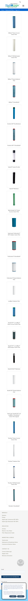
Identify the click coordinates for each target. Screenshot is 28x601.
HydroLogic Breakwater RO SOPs (10, 521)
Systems (4, 515)
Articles (4, 528)
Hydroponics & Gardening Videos (10, 542)
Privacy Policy (6, 589)
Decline (20, 596)
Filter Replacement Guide (8, 532)
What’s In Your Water (7, 530)
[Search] (20, 2)
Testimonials (5, 540)
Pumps (3, 517)
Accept (13, 596)
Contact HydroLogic (7, 551)
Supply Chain (5, 553)
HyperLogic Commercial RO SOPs (10, 519)
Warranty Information (7, 555)
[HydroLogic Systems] (12, 6)
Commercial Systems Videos (9, 544)
